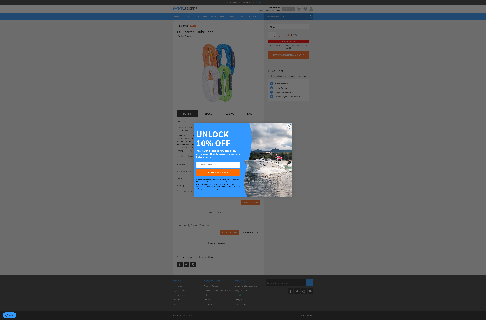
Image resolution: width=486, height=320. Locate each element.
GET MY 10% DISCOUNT (218, 172)
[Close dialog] (289, 126)
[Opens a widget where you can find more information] (9, 315)
